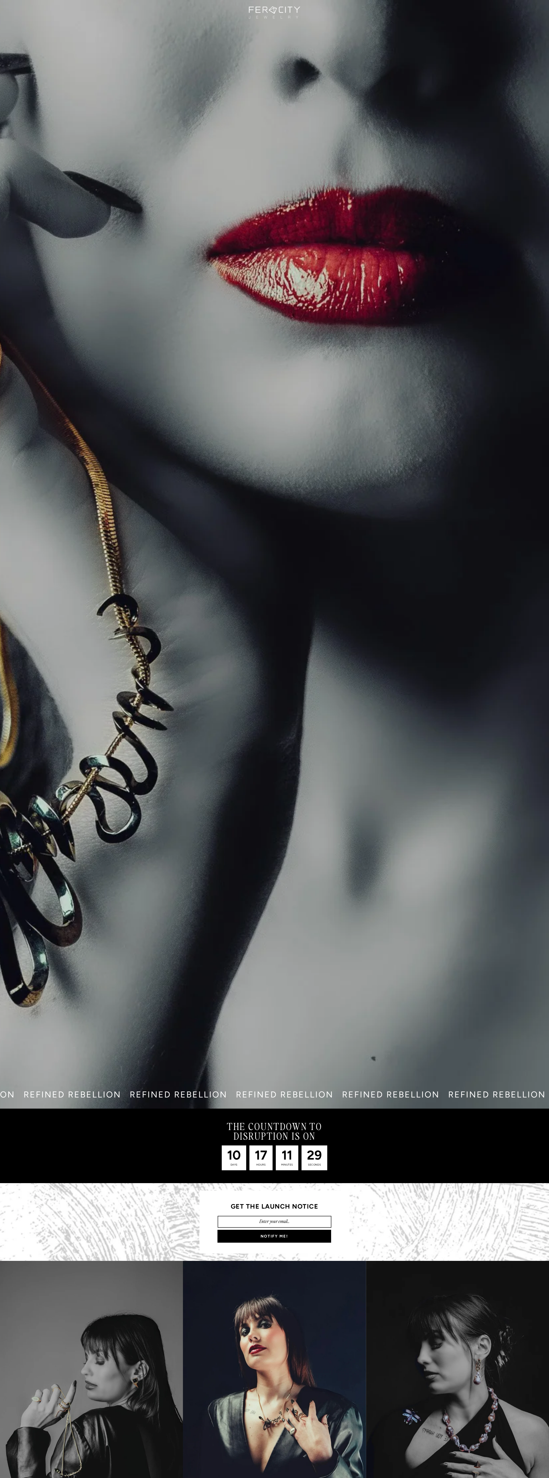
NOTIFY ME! (274, 1236)
